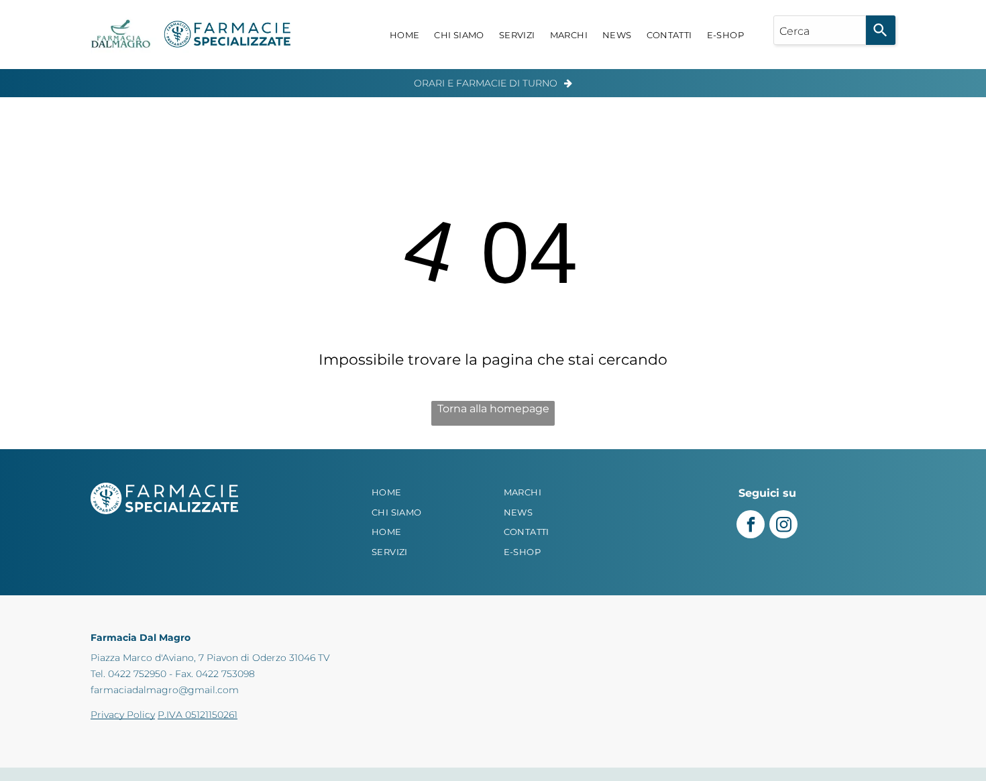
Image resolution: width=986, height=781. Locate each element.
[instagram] (783, 526)
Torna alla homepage (493, 408)
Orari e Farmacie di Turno (485, 83)
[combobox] (819, 30)
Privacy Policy (123, 715)
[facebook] (750, 526)
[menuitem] (404, 35)
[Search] (880, 30)
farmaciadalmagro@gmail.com (165, 690)
